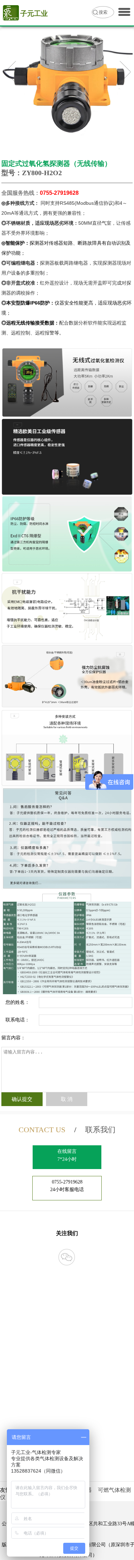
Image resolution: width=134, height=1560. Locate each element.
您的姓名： (17, 1002)
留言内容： (13, 1037)
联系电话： (17, 1019)
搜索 (103, 12)
